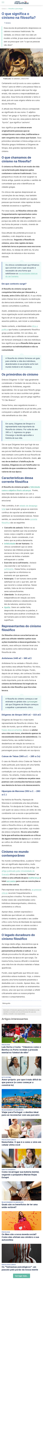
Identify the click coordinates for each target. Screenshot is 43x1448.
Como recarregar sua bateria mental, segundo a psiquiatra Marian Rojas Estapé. (20, 1175)
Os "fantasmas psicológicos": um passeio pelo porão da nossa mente (20, 1268)
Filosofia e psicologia (15, 8)
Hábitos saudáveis (8, 1169)
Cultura (4, 8)
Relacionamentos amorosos (12, 1110)
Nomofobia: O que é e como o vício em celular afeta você (21, 1143)
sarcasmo (11, 881)
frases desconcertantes (12, 730)
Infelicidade (9, 543)
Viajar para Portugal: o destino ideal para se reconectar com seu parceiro (20, 1113)
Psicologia (6, 1045)
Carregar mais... (21, 1276)
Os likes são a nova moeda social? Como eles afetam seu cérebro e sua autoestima (20, 1237)
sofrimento (8, 569)
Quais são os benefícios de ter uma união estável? (20, 1206)
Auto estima (6, 1077)
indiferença (34, 878)
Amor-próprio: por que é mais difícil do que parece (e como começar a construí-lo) (21, 1082)
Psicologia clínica (9, 1140)
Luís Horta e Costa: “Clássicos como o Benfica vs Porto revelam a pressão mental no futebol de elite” (21, 1050)
